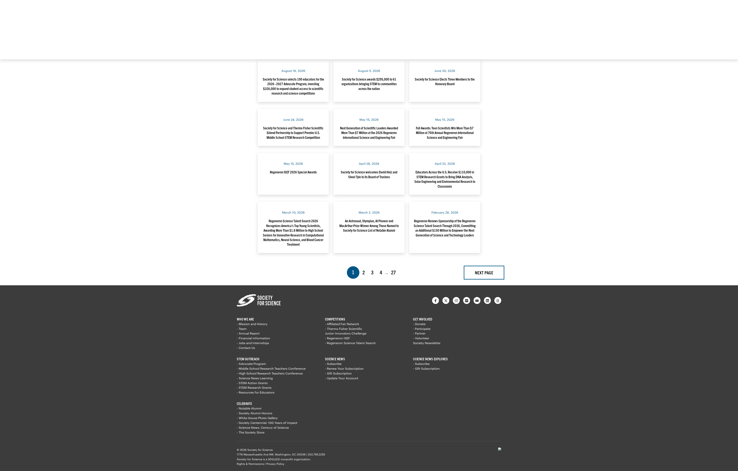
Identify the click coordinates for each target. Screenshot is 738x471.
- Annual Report (248, 333)
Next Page (484, 272)
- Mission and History (252, 324)
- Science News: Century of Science (263, 427)
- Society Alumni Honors (254, 413)
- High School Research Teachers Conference (270, 373)
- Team (242, 328)
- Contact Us (246, 348)
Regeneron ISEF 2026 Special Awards (293, 172)
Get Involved (422, 319)
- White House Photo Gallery (257, 418)
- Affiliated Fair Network (342, 324)
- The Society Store (250, 432)
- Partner (419, 333)
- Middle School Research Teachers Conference (271, 368)
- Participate (421, 328)
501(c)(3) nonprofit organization (289, 459)
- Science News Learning (255, 378)
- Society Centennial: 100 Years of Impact (267, 422)
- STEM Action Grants (252, 383)
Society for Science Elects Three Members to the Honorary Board (445, 81)
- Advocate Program (251, 363)
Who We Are (245, 319)
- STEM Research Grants (254, 387)
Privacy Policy (275, 463)
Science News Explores (430, 359)
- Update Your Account (341, 378)
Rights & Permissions (250, 463)
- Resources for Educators (255, 392)
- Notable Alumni (249, 408)
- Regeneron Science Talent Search (350, 343)
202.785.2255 (316, 454)
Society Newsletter (426, 343)
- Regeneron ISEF (337, 338)
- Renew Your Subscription (344, 368)
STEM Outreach (248, 359)
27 (395, 272)
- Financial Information (253, 338)
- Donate (419, 324)
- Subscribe (333, 363)
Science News (335, 359)
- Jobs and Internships (253, 343)
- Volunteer (421, 338)
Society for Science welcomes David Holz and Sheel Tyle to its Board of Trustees (369, 174)
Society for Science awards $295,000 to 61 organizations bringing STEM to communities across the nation (369, 84)
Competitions (335, 319)
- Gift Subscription (338, 373)
